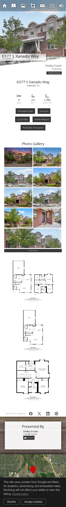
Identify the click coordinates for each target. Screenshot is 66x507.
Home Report (41, 119)
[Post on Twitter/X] (39, 413)
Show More (33, 250)
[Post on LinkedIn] (48, 413)
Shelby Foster (53, 66)
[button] (33, 474)
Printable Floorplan (33, 127)
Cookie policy (20, 494)
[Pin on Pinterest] (56, 413)
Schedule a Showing (54, 73)
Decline (11, 501)
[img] (4, 5)
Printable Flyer (25, 111)
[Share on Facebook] (31, 413)
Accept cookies (33, 501)
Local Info (22, 119)
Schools (44, 111)
